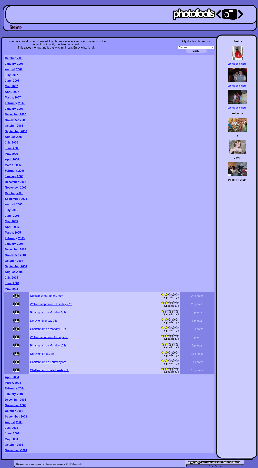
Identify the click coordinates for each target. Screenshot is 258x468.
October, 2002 (14, 444)
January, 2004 (14, 394)
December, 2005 (15, 181)
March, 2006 (13, 165)
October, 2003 (14, 410)
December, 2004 (15, 249)
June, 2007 (12, 80)
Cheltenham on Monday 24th (48, 328)
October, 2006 (14, 125)
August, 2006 (13, 136)
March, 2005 (13, 232)
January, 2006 (14, 176)
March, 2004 (13, 382)
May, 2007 (11, 86)
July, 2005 (11, 210)
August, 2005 (13, 204)
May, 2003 (11, 439)
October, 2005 (14, 193)
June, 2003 (12, 433)
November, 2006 (15, 120)
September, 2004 (16, 266)
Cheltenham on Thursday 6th (48, 362)
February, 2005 (15, 238)
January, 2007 (14, 108)
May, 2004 (11, 288)
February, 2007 (15, 103)
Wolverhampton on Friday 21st (49, 337)
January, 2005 (14, 243)
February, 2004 (15, 388)
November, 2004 (15, 255)
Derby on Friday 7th (42, 353)
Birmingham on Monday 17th (48, 345)
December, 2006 (15, 114)
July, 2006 (11, 142)
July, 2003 (11, 427)
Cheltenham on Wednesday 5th (49, 370)
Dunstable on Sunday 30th (46, 295)
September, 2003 (16, 416)
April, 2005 (12, 226)
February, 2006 (15, 170)
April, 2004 (12, 377)
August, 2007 (13, 69)
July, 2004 (11, 277)
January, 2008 (14, 63)
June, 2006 (12, 148)
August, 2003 (13, 422)
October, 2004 (14, 260)
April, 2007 (12, 91)
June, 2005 (12, 215)
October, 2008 (14, 58)
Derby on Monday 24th (44, 320)
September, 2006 (16, 131)
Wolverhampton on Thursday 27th (51, 304)
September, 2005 (16, 198)
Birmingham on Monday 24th (48, 312)
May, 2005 (11, 221)
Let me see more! (237, 63)
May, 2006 (11, 153)
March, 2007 (13, 97)
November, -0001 (16, 450)
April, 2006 (12, 159)
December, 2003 (15, 399)
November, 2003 (15, 405)
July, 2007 (11, 75)
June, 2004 (12, 283)
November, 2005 (15, 187)
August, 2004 (13, 271)
